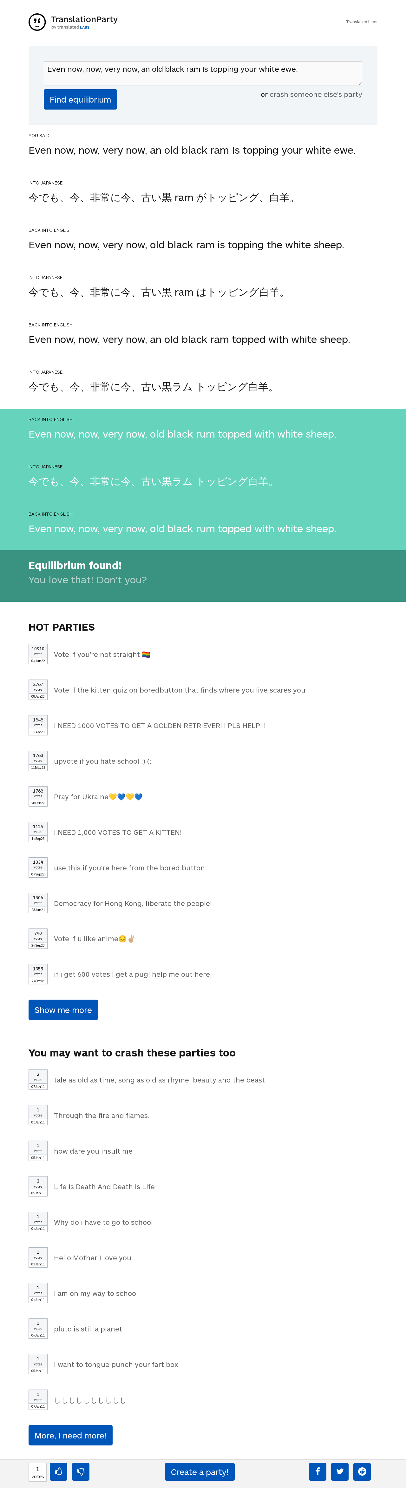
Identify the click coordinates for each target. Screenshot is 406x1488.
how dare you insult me (93, 1151)
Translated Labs (361, 21)
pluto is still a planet (88, 1328)
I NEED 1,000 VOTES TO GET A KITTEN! (118, 832)
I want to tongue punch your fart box (116, 1364)
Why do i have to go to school (103, 1222)
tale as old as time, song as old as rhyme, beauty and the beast (159, 1080)
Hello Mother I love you (92, 1257)
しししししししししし (90, 1400)
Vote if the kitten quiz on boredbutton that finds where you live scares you (179, 690)
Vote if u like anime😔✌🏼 (94, 938)
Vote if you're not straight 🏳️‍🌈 (102, 654)
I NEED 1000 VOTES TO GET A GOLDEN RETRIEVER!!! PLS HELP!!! (160, 725)
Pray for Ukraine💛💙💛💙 (98, 796)
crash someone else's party (316, 94)
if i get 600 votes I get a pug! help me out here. (133, 974)
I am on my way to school (96, 1293)
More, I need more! (71, 1435)
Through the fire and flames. (102, 1115)
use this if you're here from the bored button (129, 867)
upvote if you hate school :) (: (102, 761)
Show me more (63, 1010)
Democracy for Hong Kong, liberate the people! (133, 903)
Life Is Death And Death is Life (104, 1186)
